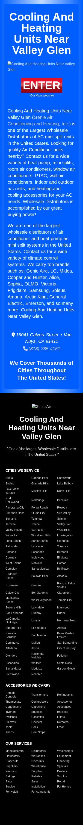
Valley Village (14, 529)
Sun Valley (64, 513)
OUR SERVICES (19, 743)
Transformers (39, 694)
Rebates (36, 776)
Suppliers (12, 766)
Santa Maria (13, 668)
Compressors (39, 701)
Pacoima (62, 500)
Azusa (35, 648)
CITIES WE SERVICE (22, 470)
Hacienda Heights (37, 655)
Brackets (62, 711)
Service (10, 786)
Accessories (64, 701)
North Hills (63, 491)
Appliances (64, 706)
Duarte (61, 613)
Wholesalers (65, 751)
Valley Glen (64, 524)
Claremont (63, 592)
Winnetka (11, 535)
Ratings (10, 776)
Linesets (36, 722)
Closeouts (12, 761)
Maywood (63, 607)
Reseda (62, 507)
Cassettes (37, 717)
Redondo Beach (11, 576)
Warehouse (38, 766)
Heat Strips (38, 732)
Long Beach (13, 541)
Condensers (13, 706)
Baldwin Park (39, 576)
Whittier (36, 663)
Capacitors (38, 706)
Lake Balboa (65, 483)
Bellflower (63, 568)
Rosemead (12, 585)
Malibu (35, 642)
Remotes (62, 722)
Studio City (38, 513)
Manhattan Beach (12, 600)
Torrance (62, 546)
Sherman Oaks (15, 513)
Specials (62, 766)
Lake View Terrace (12, 490)
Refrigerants (65, 694)
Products (11, 771)
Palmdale (12, 546)
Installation (38, 786)
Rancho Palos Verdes (66, 585)
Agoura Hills (13, 628)
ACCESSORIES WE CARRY (28, 685)
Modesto (36, 668)
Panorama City (15, 507)
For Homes (64, 786)
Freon (61, 727)
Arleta (9, 478)
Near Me (36, 674)
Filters (61, 717)
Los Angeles (65, 535)
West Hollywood (41, 600)
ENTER (41, 85)
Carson (61, 563)
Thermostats (13, 701)
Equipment (64, 756)
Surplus (62, 776)
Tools (9, 727)
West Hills (63, 529)
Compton (11, 568)
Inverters (11, 711)
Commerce (12, 642)
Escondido (12, 663)
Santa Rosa (64, 663)
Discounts (37, 761)
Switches (11, 717)
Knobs (10, 732)
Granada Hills (40, 483)
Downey (11, 557)
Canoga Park (39, 478)
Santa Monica (40, 568)
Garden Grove (66, 668)
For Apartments (40, 791)
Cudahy (36, 613)
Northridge (38, 500)
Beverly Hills (13, 607)
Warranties (38, 756)
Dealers (62, 771)
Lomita (35, 620)
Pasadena (37, 552)
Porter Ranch (39, 507)
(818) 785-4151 (44, 348)
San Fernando (15, 613)
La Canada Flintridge (13, 620)
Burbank (62, 552)
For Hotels (12, 791)
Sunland (11, 518)
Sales (35, 781)
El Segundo (38, 628)
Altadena (11, 648)
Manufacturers (15, 751)
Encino (10, 483)
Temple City (64, 600)
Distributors (38, 751)
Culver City (12, 592)
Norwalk (36, 563)
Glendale (63, 541)
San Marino (38, 635)
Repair (61, 781)
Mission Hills (39, 491)
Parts (9, 781)
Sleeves (11, 722)
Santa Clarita (39, 541)
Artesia (61, 628)
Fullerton (62, 655)
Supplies (36, 711)
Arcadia (62, 576)
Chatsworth (64, 478)
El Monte (62, 557)
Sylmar (61, 518)
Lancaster (37, 546)
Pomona (11, 552)
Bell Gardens (39, 592)
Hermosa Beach (67, 620)
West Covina (13, 563)
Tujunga (36, 518)
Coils (34, 727)
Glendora (11, 655)
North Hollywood (12, 500)
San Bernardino (67, 642)
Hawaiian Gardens (12, 635)
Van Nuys (37, 529)
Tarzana (11, 524)
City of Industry (66, 648)
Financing (63, 761)
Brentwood (12, 674)
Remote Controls (11, 694)
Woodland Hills (40, 535)
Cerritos (36, 585)
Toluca (35, 524)
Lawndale (37, 607)
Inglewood (37, 557)
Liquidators (13, 756)
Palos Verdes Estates (65, 635)
